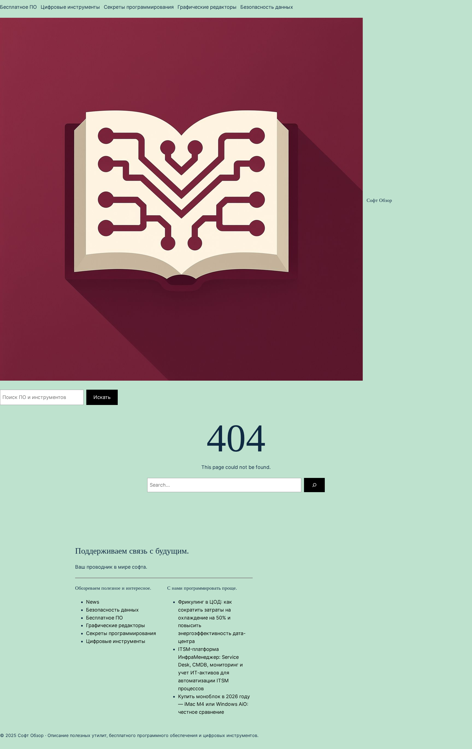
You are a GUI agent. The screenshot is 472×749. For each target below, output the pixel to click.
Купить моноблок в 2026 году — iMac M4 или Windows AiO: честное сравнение (214, 704)
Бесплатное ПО (104, 618)
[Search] (314, 485)
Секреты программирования (121, 633)
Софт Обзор (379, 200)
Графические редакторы (115, 625)
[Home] (181, 200)
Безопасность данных (112, 610)
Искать (102, 397)
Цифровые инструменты (115, 641)
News (92, 602)
